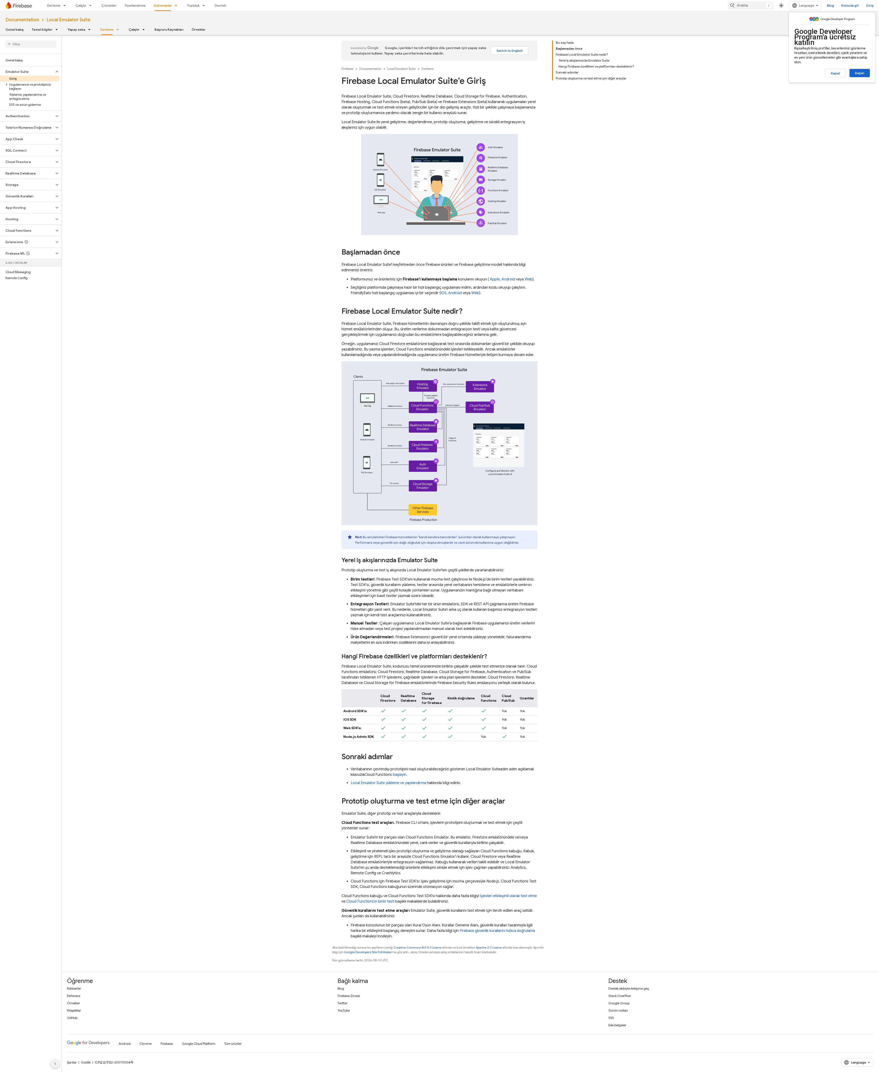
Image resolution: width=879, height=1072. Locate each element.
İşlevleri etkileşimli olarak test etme (508, 896)
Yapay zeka (76, 29)
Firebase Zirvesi (349, 996)
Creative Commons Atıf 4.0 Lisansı (417, 948)
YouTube (344, 1010)
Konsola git (850, 5)
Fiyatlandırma (135, 5)
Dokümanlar (163, 5)
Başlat (859, 73)
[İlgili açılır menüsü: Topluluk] (205, 5)
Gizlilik (86, 1062)
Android (508, 279)
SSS (611, 1018)
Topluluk (193, 5)
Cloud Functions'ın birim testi (370, 901)
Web (528, 279)
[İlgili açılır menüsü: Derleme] (65, 5)
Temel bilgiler (42, 29)
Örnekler (199, 29)
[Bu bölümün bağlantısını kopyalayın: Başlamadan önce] (404, 252)
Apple (495, 279)
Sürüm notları (618, 1010)
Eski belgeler (617, 1025)
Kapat (835, 73)
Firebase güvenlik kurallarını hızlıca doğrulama (497, 930)
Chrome (146, 1044)
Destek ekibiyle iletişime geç (628, 988)
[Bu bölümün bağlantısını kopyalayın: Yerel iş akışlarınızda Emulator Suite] (442, 560)
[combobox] (750, 5)
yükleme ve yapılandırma (388, 783)
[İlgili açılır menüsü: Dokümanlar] (177, 5)
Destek (220, 5)
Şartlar (72, 1062)
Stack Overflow (619, 996)
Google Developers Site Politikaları (368, 952)
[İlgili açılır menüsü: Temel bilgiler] (57, 29)
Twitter (342, 1003)
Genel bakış (14, 29)
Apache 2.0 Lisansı (489, 948)
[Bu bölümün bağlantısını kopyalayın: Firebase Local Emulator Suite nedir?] (467, 311)
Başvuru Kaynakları (169, 29)
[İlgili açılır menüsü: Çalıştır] (91, 5)
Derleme (53, 5)
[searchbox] (30, 44)
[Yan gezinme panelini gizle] (55, 1063)
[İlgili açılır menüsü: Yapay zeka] (90, 29)
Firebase (347, 69)
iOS (443, 293)
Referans (73, 996)
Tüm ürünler (232, 1044)
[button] (27, 72)
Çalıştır (81, 5)
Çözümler (109, 5)
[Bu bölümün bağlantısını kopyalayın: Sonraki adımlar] (397, 757)
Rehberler (74, 988)
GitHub (72, 1018)
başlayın (399, 774)
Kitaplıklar (74, 1010)
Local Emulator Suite (68, 20)
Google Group (618, 1003)
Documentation (22, 20)
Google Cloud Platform (198, 1044)
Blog (830, 5)
